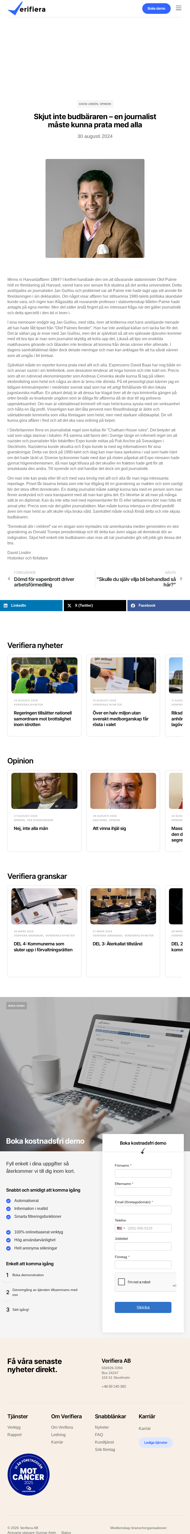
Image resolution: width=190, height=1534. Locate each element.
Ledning (58, 1435)
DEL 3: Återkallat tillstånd (117, 943)
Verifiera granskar (37, 876)
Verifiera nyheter (35, 645)
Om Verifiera (62, 1427)
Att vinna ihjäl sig (109, 828)
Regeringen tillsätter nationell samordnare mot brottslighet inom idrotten (43, 718)
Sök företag (105, 1449)
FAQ (99, 1435)
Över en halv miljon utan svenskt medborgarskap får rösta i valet (120, 718)
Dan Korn (100, 820)
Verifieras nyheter (28, 704)
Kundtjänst (104, 1442)
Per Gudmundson (40, 820)
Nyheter (102, 1427)
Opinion (105, 103)
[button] (178, 8)
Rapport (14, 1435)
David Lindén (88, 103)
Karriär (57, 1442)
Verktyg (14, 1427)
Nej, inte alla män (31, 828)
